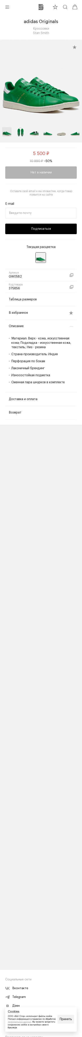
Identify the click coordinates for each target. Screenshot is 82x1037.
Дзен (16, 1005)
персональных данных (19, 1022)
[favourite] (55, 7)
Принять (66, 1019)
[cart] (75, 7)
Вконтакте (20, 988)
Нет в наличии (41, 172)
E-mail (9, 203)
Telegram (19, 997)
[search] (65, 7)
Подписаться (41, 228)
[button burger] (7, 7)
